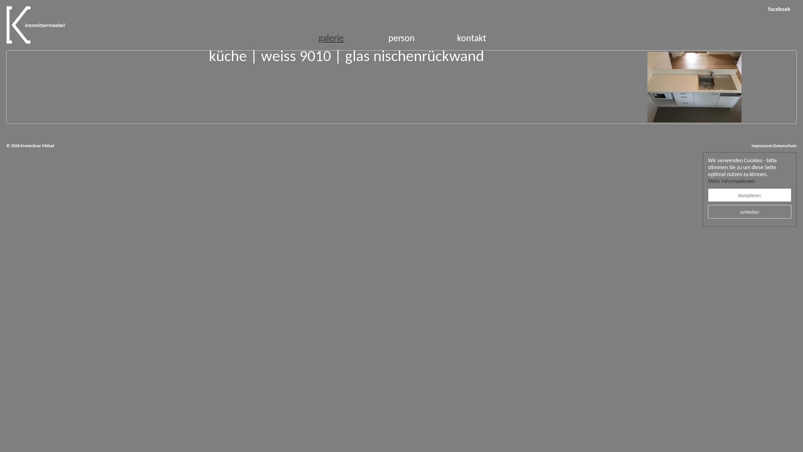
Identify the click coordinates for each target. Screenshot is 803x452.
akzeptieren (749, 195)
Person (401, 39)
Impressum (762, 146)
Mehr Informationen (731, 182)
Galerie (331, 39)
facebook (779, 10)
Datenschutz (785, 146)
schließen (749, 212)
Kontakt (471, 39)
